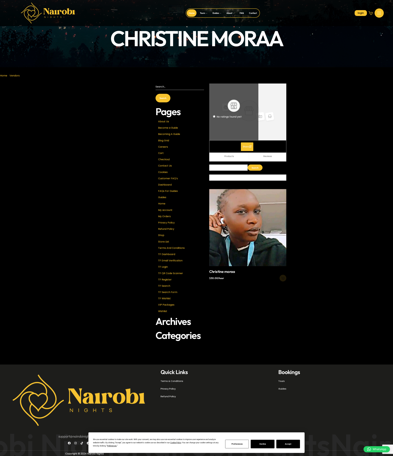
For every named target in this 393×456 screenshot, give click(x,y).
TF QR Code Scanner (170, 273)
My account (165, 210)
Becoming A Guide (169, 134)
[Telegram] (88, 443)
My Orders (164, 216)
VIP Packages (166, 305)
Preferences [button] (112, 446)
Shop (161, 235)
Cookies (163, 172)
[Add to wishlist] (279, 194)
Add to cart (283, 278)
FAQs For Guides (168, 191)
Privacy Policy (166, 222)
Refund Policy (166, 229)
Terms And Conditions (171, 248)
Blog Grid (163, 140)
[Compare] (279, 202)
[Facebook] (69, 443)
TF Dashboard (166, 254)
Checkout (164, 159)
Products (229, 156)
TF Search (164, 286)
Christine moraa (222, 271)
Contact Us (165, 165)
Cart (161, 153)
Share (246, 146)
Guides (162, 197)
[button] (371, 13)
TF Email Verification (170, 260)
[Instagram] (75, 443)
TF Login (163, 267)
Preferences (237, 444)
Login (361, 13)
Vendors (15, 75)
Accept (288, 444)
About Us (163, 121)
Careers (163, 147)
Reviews (267, 156)
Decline (262, 444)
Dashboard (165, 184)
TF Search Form (167, 292)
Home (3, 75)
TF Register (165, 279)
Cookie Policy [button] (175, 443)
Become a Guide (168, 128)
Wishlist (162, 311)
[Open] (379, 13)
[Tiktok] (82, 443)
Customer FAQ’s (168, 178)
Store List (163, 241)
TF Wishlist (164, 298)
